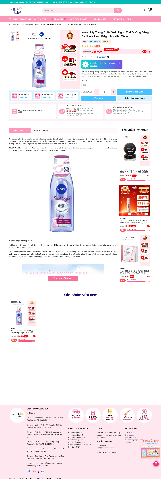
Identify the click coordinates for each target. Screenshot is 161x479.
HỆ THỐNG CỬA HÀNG (108, 453)
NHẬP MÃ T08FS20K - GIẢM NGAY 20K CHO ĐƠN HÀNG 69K (58, 2)
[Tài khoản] (144, 10)
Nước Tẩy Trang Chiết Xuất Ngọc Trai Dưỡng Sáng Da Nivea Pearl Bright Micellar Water (22, 332)
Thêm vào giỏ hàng (134, 92)
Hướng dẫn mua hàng (76, 442)
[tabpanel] (50, 59)
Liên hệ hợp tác (131, 437)
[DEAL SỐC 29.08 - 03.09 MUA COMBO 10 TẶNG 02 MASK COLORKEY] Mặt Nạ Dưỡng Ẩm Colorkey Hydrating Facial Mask (134, 272)
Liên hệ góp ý (130, 435)
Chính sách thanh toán (76, 437)
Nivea (85, 41)
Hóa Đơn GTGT (74, 447)
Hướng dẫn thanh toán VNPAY (79, 445)
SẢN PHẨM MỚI (40, 19)
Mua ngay (98, 98)
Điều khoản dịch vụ (75, 440)
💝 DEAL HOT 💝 (58, 19)
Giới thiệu (128, 433)
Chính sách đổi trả (75, 433)
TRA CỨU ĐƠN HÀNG (122, 19)
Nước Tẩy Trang (95, 41)
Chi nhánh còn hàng (135, 98)
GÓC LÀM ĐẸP (100, 19)
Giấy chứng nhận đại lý (133, 440)
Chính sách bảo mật (75, 435)
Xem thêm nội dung (62, 278)
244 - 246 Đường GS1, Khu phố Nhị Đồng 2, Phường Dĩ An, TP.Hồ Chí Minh (44, 434)
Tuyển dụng (129, 442)
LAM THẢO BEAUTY (79, 19)
